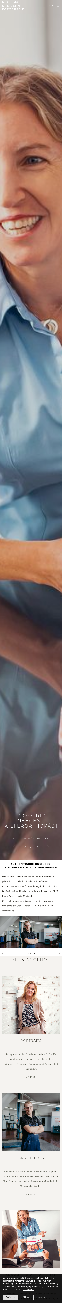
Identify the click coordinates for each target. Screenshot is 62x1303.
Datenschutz (28, 1290)
